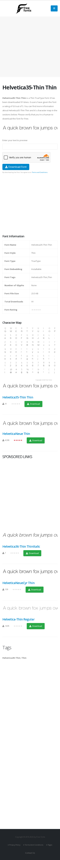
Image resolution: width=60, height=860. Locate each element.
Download (35, 403)
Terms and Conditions (40, 172)
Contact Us (30, 853)
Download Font (17, 167)
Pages (50, 845)
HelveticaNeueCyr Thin (18, 583)
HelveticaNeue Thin (16, 434)
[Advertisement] (30, 204)
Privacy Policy (14, 845)
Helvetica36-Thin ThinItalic (21, 546)
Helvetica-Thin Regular (18, 619)
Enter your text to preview (14, 140)
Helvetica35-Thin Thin (17, 397)
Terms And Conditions (34, 845)
